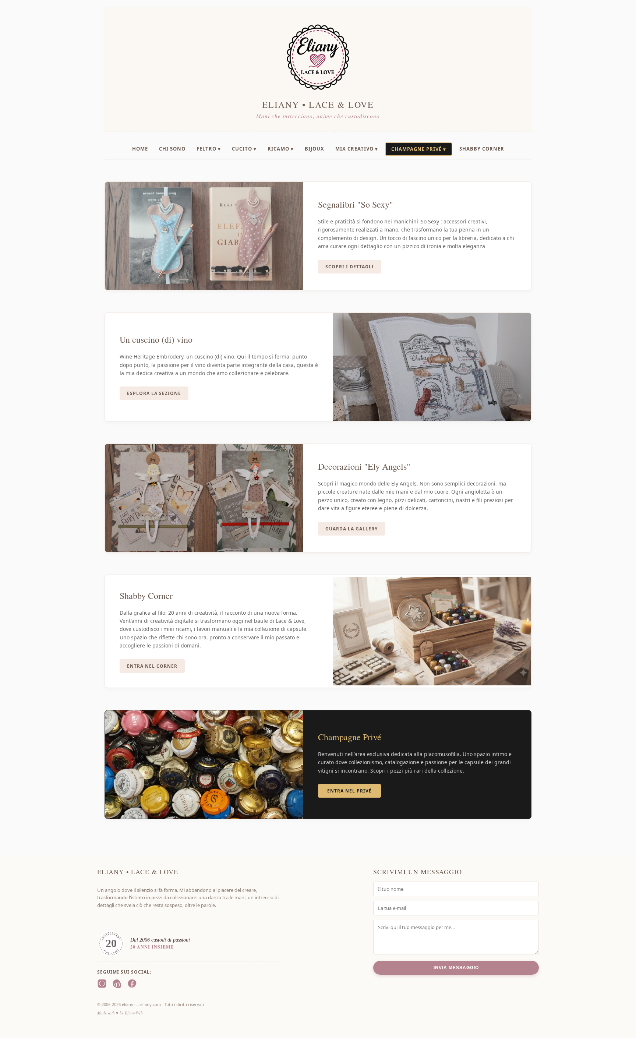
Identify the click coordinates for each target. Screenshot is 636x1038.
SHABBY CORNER (481, 148)
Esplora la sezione (154, 393)
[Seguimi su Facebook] (132, 984)
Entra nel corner (152, 666)
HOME (140, 148)
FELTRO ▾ (209, 148)
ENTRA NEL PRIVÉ (349, 791)
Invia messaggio (456, 967)
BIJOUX (314, 148)
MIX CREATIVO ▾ (356, 148)
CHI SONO (172, 148)
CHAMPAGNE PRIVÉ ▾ (418, 149)
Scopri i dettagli (349, 267)
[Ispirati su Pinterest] (117, 984)
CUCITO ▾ (244, 148)
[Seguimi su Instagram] (102, 984)
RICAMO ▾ (281, 148)
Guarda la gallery (351, 529)
